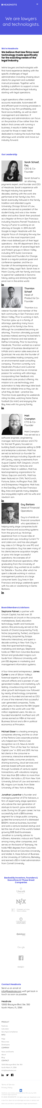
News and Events (7, 1052)
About (3, 1055)
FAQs (3, 1039)
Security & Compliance (9, 1032)
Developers (5, 1045)
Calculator (5, 1029)
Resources (5, 1042)
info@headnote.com (11, 991)
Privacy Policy (6, 1087)
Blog (3, 1057)
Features (4, 1026)
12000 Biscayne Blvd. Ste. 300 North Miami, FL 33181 (11, 1066)
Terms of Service (7, 1085)
